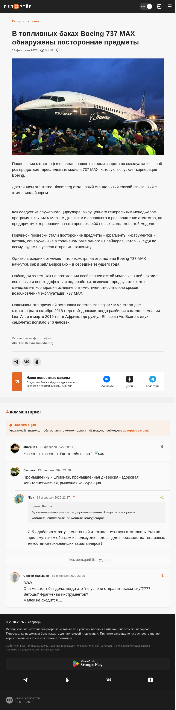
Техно (34, 21)
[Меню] (169, 6)
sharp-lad (30, 446)
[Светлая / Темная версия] (146, 6)
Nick (31, 497)
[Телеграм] (25, 680)
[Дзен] (150, 680)
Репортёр (19, 21)
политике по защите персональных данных (32, 649)
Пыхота (29, 470)
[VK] (108, 680)
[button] (159, 6)
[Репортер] (18, 6)
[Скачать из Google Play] (88, 664)
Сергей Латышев (36, 575)
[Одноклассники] (67, 680)
